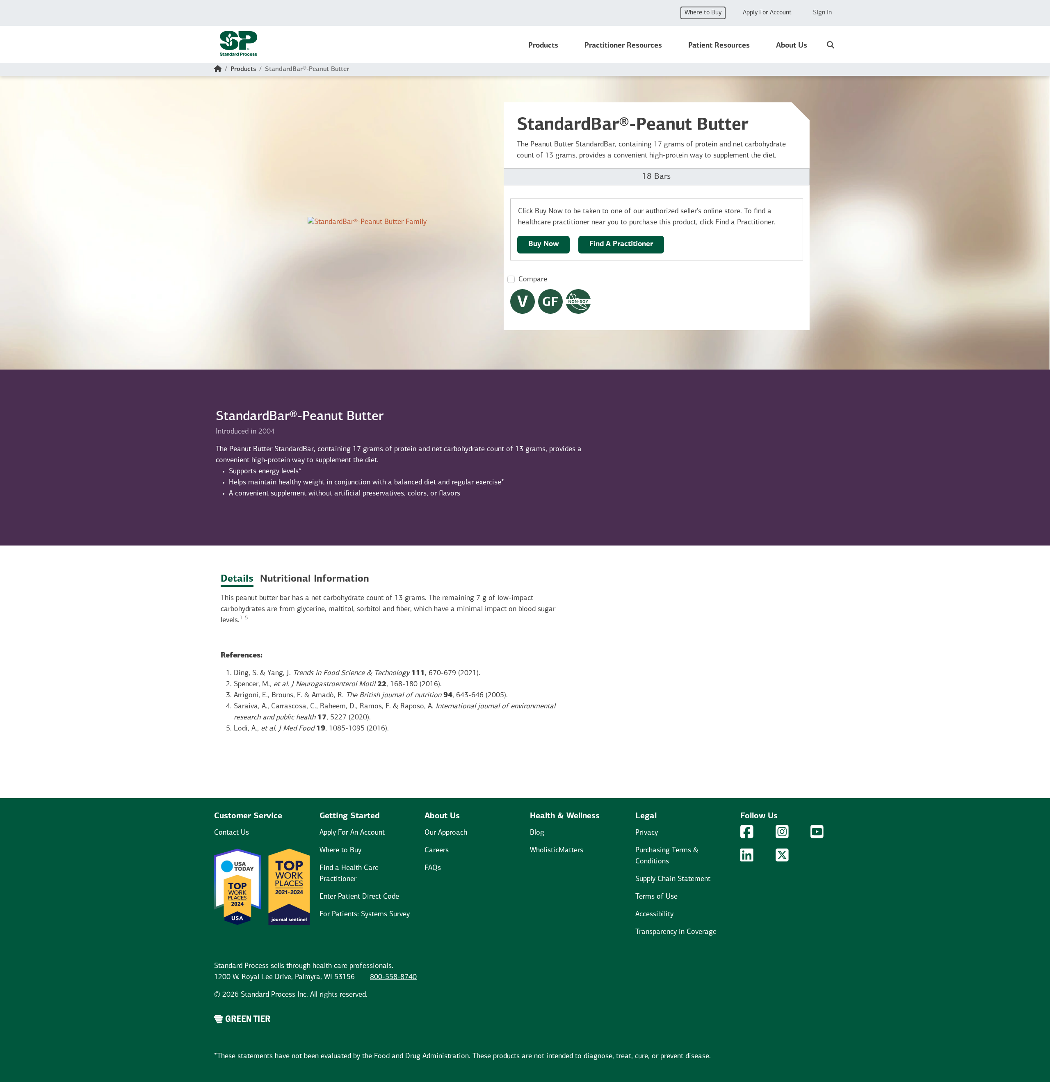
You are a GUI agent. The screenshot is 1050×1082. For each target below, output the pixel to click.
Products (543, 46)
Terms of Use (656, 897)
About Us (791, 46)
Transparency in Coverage (676, 932)
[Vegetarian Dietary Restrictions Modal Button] (522, 301)
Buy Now (543, 244)
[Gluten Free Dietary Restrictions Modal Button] (550, 301)
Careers (437, 850)
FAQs (433, 868)
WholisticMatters (556, 850)
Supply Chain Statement (672, 879)
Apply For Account (767, 12)
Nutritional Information (314, 579)
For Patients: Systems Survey (365, 914)
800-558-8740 (393, 977)
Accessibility (654, 914)
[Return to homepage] (238, 46)
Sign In (822, 12)
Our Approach (446, 833)
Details (237, 579)
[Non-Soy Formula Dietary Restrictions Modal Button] (578, 301)
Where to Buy (703, 12)
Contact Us (231, 833)
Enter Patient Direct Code (359, 897)
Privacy (646, 833)
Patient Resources (719, 46)
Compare (532, 279)
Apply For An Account (352, 833)
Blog (537, 833)
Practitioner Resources (623, 46)
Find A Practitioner (621, 244)
